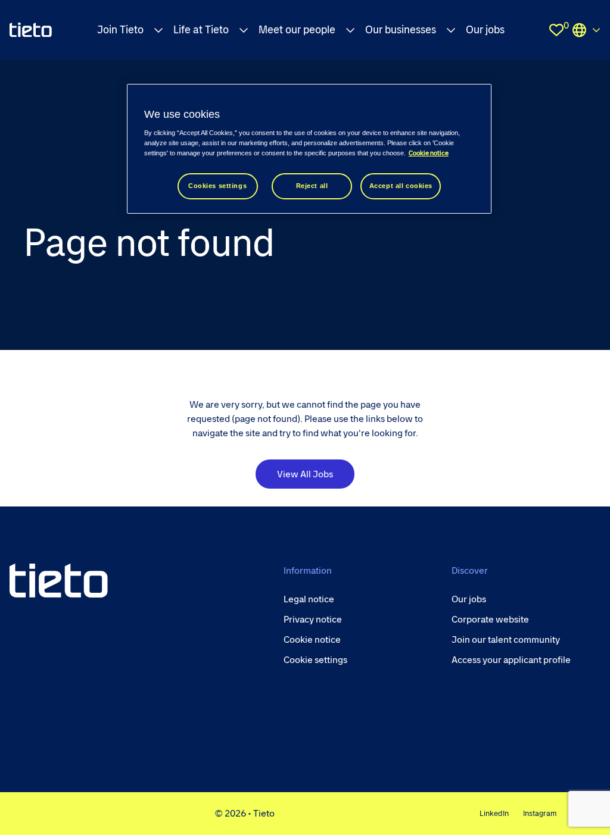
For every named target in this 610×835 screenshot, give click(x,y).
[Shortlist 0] (556, 30)
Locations (586, 30)
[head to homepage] (59, 581)
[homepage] (31, 30)
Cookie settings (315, 659)
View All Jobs (305, 474)
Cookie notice (429, 153)
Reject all (312, 185)
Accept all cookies (400, 185)
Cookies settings (217, 185)
